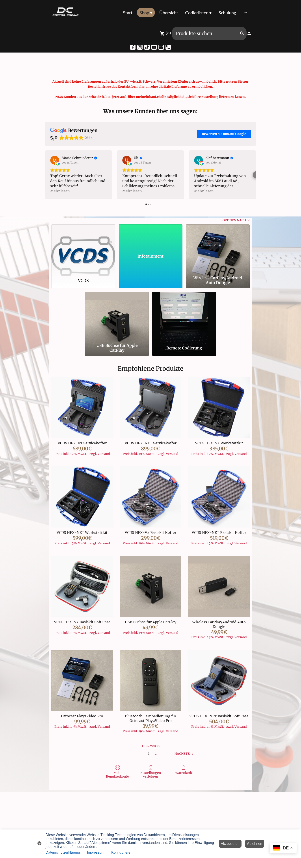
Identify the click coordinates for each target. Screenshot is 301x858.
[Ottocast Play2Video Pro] (82, 680)
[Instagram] (140, 47)
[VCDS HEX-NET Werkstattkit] (82, 497)
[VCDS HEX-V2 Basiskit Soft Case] (82, 586)
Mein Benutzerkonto (117, 774)
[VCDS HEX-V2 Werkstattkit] (219, 407)
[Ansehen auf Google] (54, 160)
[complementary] (283, 848)
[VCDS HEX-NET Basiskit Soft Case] (219, 680)
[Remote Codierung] (184, 316)
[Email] (161, 47)
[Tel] (168, 47)
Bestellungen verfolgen (150, 774)
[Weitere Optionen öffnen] (245, 12)
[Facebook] (133, 47)
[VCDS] (83, 249)
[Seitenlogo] (65, 12)
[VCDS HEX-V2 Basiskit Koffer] (150, 497)
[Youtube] (154, 47)
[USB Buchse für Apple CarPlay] (117, 316)
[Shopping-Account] (249, 33)
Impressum (95, 852)
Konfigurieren (121, 852)
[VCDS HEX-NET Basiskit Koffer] (219, 497)
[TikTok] (147, 47)
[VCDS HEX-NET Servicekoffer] (150, 407)
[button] (44, 174)
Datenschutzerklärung (63, 852)
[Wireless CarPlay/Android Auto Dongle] (218, 249)
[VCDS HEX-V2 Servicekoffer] (82, 407)
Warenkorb (183, 773)
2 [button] (155, 754)
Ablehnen (254, 843)
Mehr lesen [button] (60, 191)
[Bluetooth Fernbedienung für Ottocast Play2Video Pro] (150, 680)
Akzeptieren (230, 843)
